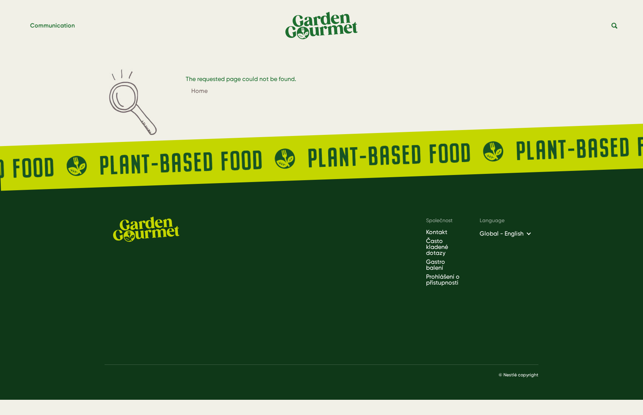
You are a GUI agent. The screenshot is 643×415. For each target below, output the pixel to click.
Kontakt (436, 232)
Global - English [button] (502, 233)
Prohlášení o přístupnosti (443, 280)
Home (199, 90)
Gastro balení (435, 265)
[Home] (324, 26)
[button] (614, 26)
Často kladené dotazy (437, 247)
